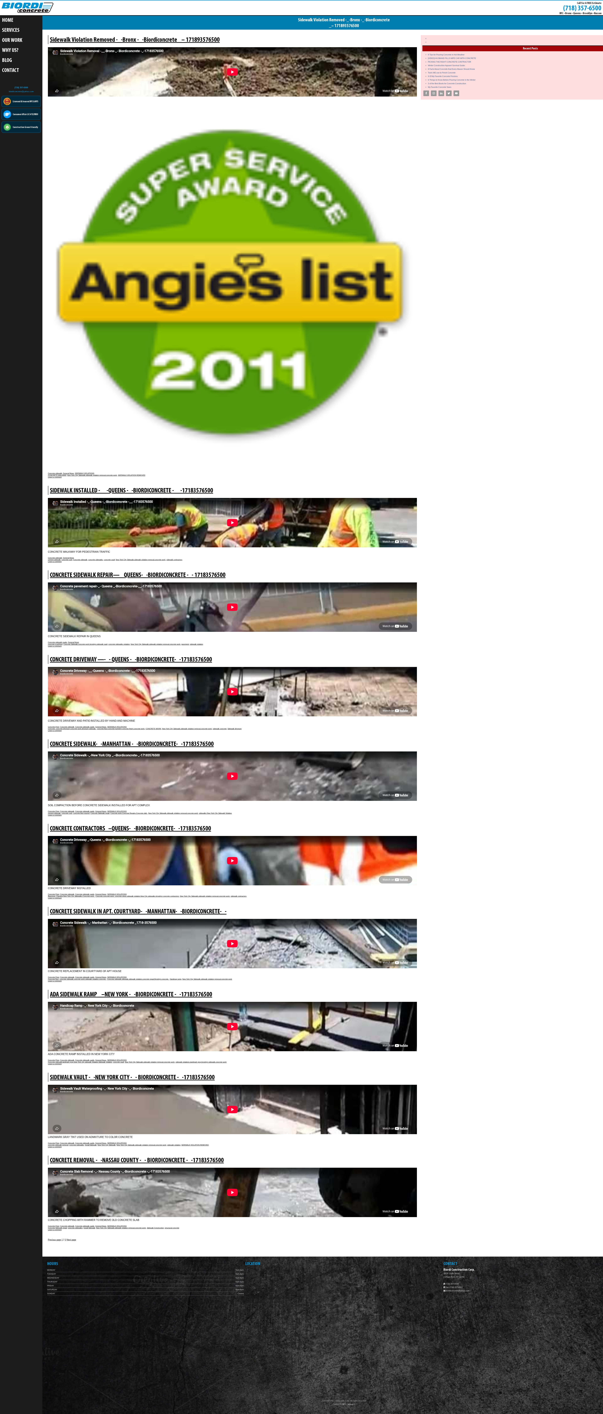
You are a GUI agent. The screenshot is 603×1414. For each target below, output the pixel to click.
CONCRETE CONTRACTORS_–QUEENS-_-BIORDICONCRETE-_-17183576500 (130, 828)
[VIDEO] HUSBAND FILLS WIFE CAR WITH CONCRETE (452, 58)
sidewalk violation (196, 644)
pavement (185, 644)
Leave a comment (55, 477)
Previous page (54, 1240)
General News (68, 473)
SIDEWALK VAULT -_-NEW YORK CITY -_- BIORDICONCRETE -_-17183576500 (132, 1077)
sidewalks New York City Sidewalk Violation (215, 813)
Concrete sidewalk (55, 473)
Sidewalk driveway (235, 729)
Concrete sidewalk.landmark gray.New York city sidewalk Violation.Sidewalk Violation (80, 1062)
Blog (7, 60)
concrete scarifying (55, 644)
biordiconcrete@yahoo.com (21, 91)
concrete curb (67, 560)
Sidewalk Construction (155, 1228)
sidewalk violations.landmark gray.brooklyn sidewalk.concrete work (201, 1062)
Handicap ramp (175, 979)
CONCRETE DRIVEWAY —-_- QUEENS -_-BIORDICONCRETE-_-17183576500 (131, 659)
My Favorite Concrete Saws (439, 87)
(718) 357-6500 (582, 8)
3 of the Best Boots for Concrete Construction (447, 83)
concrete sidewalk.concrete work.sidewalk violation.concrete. (83, 979)
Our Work (12, 40)
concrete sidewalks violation (119, 644)
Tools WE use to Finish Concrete (442, 73)
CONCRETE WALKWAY (57, 475)
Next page (71, 1240)
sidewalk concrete (220, 729)
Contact (10, 70)
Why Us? (10, 50)
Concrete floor (53, 979)
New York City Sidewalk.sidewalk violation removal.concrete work (92, 475)
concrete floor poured (81, 813)
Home (7, 20)
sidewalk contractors (174, 560)
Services (10, 30)
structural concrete (172, 1228)
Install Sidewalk (91, 1145)
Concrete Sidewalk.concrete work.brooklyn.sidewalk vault (85, 644)
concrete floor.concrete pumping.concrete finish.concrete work (121, 729)
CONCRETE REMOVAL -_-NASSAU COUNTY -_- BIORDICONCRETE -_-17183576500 (137, 1160)
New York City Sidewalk (107, 1145)
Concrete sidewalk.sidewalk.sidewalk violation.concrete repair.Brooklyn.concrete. (138, 979)
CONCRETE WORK (153, 729)
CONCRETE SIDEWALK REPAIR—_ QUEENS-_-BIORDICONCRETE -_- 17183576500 (137, 575)
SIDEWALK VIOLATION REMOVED (131, 475)
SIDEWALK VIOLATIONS (84, 473)
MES (344, 1404)
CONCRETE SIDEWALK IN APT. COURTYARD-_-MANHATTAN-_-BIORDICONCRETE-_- (138, 911)
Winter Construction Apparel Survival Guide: (446, 65)
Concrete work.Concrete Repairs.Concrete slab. (128, 813)
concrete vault (109, 560)
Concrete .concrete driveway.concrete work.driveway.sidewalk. (72, 729)
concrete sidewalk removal (58, 1145)
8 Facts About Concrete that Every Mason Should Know (451, 69)
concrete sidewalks (95, 560)
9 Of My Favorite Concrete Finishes (443, 76)
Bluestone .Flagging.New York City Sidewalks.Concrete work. (71, 896)
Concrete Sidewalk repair (99, 813)
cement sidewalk (54, 560)
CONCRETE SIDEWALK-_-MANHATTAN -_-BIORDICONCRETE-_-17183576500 (132, 744)
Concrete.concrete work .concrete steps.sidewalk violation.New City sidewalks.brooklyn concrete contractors (137, 896)
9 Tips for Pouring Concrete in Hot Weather (446, 55)
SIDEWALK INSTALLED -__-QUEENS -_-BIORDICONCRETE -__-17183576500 (131, 490)
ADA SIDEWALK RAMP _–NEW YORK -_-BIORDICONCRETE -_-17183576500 (131, 994)
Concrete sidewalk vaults (57, 642)
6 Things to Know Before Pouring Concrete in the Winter (451, 80)
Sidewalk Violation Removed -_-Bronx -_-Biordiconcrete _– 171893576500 (135, 40)
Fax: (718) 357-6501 (454, 1287)
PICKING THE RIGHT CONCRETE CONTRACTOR (449, 62)
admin (351, 1404)
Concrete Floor (53, 727)
